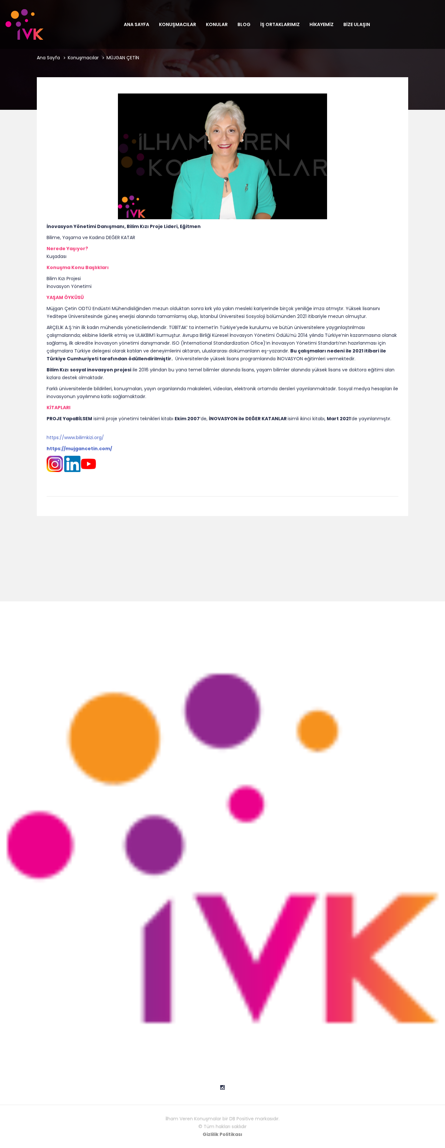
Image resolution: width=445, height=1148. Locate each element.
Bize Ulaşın (356, 24)
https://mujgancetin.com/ (79, 448)
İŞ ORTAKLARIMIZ (280, 24)
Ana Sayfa (136, 24)
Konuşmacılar (177, 24)
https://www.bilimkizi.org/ (75, 437)
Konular (217, 24)
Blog (244, 24)
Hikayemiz (321, 24)
